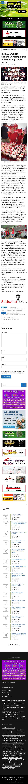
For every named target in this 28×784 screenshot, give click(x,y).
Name (3, 350)
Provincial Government (15, 757)
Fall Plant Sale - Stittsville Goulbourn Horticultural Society (18, 550)
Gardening (6, 744)
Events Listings (6, 694)
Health (13, 744)
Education (6, 736)
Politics (5, 757)
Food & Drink (15, 308)
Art (4, 727)
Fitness (12, 740)
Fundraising (22, 308)
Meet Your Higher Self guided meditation (17, 593)
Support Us (8, 779)
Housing (5, 747)
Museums (20, 749)
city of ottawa (22, 314)
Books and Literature (8, 729)
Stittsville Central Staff (9, 65)
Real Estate (6, 759)
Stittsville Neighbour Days (18, 600)
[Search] (23, 385)
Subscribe (12, 777)
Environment (7, 738)
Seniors (5, 762)
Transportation (7, 766)
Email (3, 357)
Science (21, 759)
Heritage (21, 744)
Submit (4, 777)
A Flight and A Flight (17, 515)
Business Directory (6, 690)
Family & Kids (16, 738)
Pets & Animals (19, 310)
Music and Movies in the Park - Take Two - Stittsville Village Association (19, 523)
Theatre (18, 764)
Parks (12, 753)
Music (5, 751)
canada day (16, 312)
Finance (5, 740)
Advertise (21, 777)
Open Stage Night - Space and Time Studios (18, 541)
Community (6, 732)
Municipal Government (6, 310)
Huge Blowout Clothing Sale (19, 559)
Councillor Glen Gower (6, 316)
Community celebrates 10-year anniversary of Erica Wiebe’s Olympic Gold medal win (14, 718)
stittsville (15, 317)
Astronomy (11, 727)
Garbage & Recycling (17, 742)
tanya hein (16, 319)
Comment (4, 332)
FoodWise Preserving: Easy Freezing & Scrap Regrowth (19, 634)
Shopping (13, 762)
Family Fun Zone (15, 316)
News (14, 310)
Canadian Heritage (5, 314)
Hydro (12, 747)
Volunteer (16, 766)
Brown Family (10, 312)
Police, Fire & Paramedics (16, 755)
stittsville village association (7, 319)
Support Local (5, 692)
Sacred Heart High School (7, 317)
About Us (18, 779)
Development (16, 734)
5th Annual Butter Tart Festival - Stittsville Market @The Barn (18, 575)
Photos (5, 755)
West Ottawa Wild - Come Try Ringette (19, 532)
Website (3, 364)
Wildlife (5, 768)
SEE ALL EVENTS (14, 644)
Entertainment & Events (6, 308)
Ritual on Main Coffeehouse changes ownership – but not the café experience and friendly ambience (12, 712)
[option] (14, 49)
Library (18, 747)
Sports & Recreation (8, 764)
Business (19, 729)
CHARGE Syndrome (14, 314)
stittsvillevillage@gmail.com (9, 284)
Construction (6, 734)
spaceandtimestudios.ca (8, 682)
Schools (14, 759)
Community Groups (12, 307)
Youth (12, 768)
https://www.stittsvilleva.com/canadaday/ (12, 291)
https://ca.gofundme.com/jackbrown (11, 207)
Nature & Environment (15, 751)
